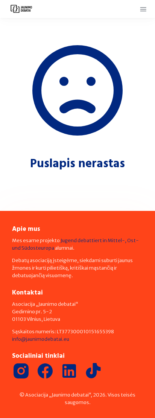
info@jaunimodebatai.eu (40, 339)
